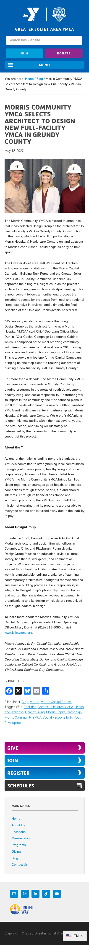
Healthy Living (35, 712)
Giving (16, 851)
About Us (18, 825)
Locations (19, 832)
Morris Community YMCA (23, 717)
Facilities (30, 707)
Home (16, 818)
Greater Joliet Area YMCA (44, 14)
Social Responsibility (57, 717)
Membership (21, 838)
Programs (19, 845)
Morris (34, 702)
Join (24, 53)
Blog (25, 702)
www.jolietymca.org (18, 632)
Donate (64, 53)
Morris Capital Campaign (64, 712)
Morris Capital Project (56, 702)
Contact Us (20, 864)
